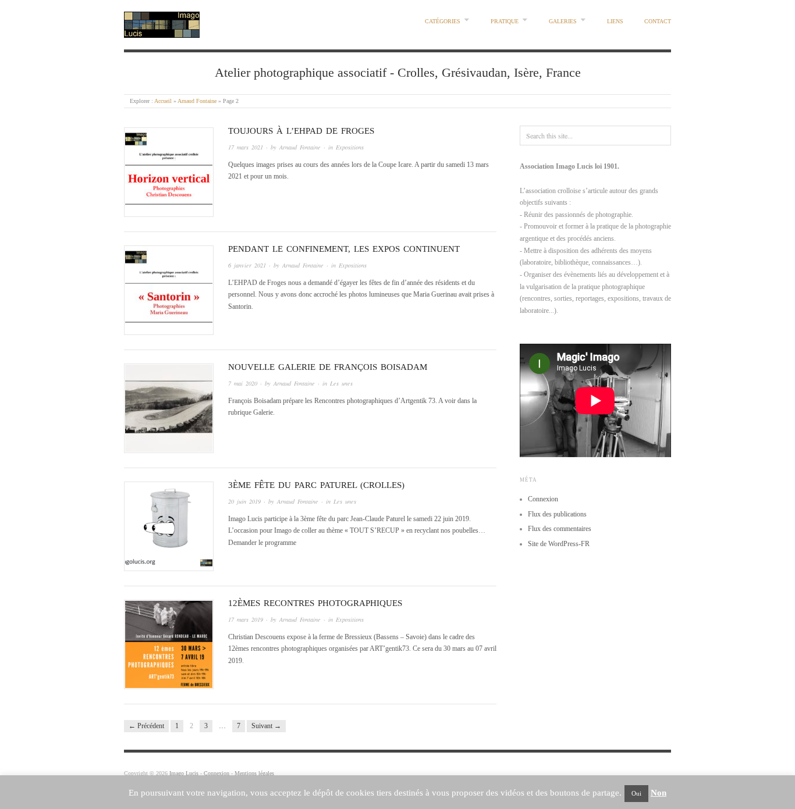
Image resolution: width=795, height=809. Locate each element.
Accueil (163, 101)
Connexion (543, 499)
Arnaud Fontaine (197, 101)
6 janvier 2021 (247, 265)
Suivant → (266, 726)
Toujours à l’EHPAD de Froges (301, 131)
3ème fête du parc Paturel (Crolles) (316, 485)
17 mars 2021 (245, 147)
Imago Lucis (183, 773)
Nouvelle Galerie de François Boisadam (327, 367)
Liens (615, 21)
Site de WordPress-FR (559, 544)
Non (658, 792)
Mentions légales (254, 773)
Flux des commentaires (559, 529)
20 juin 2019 (244, 501)
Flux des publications (557, 514)
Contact (657, 21)
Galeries (563, 21)
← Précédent (146, 726)
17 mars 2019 (245, 619)
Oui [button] (636, 793)
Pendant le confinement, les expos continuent (344, 249)
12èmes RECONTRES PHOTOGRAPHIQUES (315, 603)
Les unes (341, 383)
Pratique (505, 21)
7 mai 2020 (242, 383)
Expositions (350, 147)
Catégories (442, 21)
